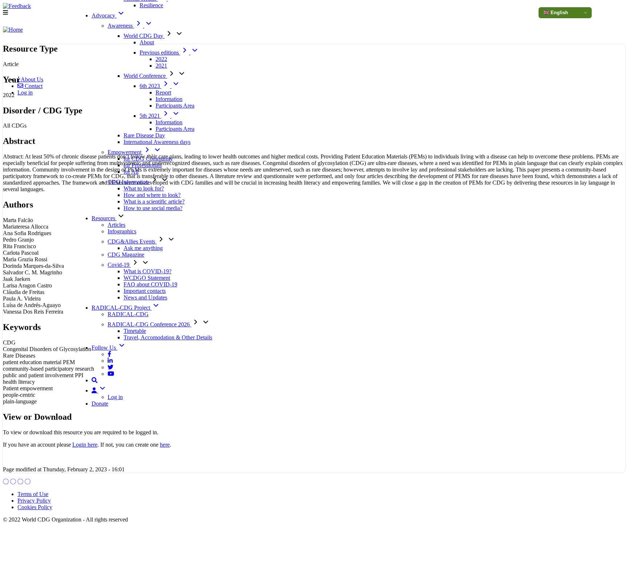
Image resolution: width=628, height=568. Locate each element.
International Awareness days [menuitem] (157, 142)
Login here (84, 445)
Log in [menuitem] (115, 397)
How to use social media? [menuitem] (153, 208)
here (165, 445)
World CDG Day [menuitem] (144, 36)
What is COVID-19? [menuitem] (148, 271)
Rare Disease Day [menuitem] (144, 135)
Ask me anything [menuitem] (143, 248)
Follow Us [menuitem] (104, 348)
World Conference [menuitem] (145, 76)
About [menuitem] (147, 42)
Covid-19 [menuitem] (119, 265)
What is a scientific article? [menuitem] (154, 201)
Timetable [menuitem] (135, 331)
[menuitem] (109, 354)
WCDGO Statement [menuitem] (147, 278)
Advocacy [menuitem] (104, 15)
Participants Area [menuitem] (175, 105)
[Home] (13, 30)
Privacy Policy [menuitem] (34, 500)
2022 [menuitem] (161, 59)
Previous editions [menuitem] (160, 52)
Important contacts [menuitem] (145, 291)
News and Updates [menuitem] (145, 297)
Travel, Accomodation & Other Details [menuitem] (168, 337)
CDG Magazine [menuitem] (126, 254)
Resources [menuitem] (104, 218)
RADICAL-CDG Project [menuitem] (122, 308)
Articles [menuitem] (116, 225)
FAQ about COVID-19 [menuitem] (150, 284)
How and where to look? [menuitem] (152, 195)
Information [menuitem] (169, 99)
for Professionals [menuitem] (143, 165)
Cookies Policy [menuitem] (34, 507)
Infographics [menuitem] (122, 231)
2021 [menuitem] (161, 66)
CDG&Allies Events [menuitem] (132, 241)
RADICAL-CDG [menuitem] (128, 314)
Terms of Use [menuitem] (32, 494)
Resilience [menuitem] (151, 5)
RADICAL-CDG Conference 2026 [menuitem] (149, 324)
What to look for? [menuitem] (144, 188)
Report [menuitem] (163, 92)
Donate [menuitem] (100, 403)
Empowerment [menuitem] (125, 152)
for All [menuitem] (131, 172)
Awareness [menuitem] (121, 26)
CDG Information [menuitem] (129, 182)
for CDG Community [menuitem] (148, 159)
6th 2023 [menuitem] (150, 86)
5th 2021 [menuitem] (150, 116)
